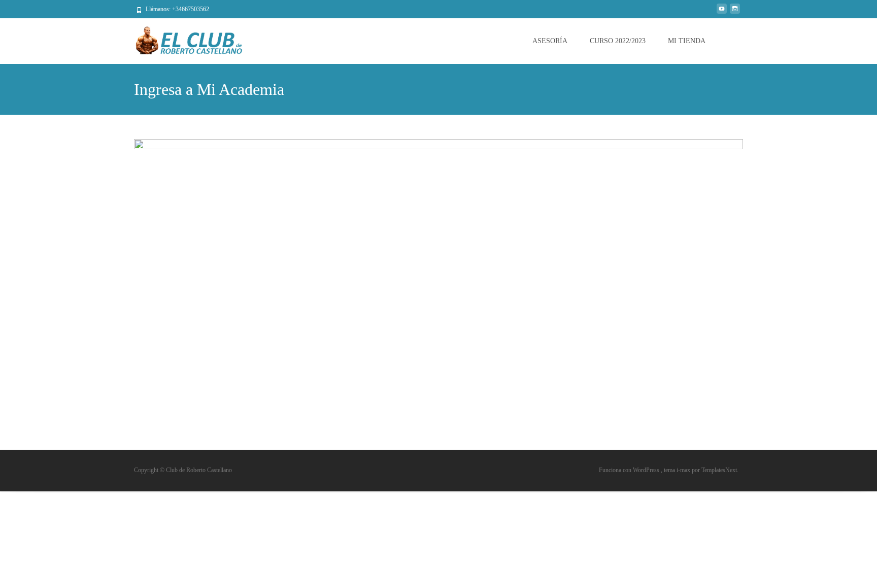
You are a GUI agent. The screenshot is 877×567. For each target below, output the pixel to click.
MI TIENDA (686, 41)
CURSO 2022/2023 (618, 41)
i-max (684, 470)
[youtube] (722, 12)
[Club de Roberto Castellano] (182, 38)
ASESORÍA (549, 41)
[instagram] (735, 12)
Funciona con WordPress (630, 470)
